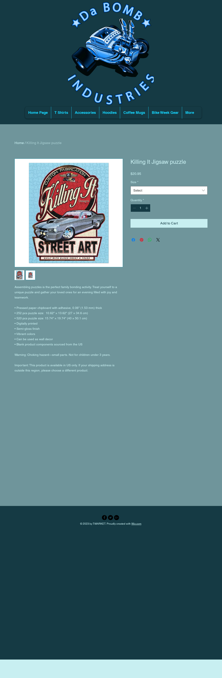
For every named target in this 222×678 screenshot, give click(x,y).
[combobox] (169, 190)
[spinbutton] (140, 208)
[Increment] (147, 208)
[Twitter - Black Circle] (110, 517)
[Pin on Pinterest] (141, 239)
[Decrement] (134, 208)
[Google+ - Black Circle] (116, 517)
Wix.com (136, 523)
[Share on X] (158, 239)
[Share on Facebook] (133, 239)
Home (19, 143)
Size (134, 182)
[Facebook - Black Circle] (104, 517)
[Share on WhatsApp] (149, 239)
